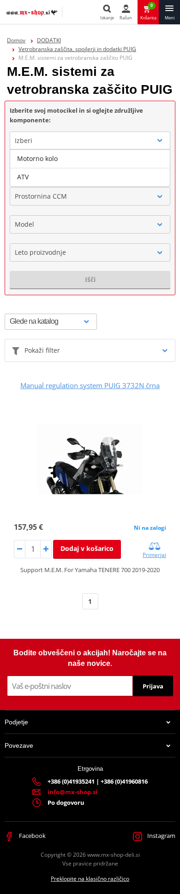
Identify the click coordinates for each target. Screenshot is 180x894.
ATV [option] (23, 176)
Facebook (32, 835)
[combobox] (90, 141)
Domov (16, 40)
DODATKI (49, 40)
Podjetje (16, 722)
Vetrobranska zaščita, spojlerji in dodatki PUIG (77, 49)
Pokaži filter (42, 350)
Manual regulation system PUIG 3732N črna (90, 385)
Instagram (160, 835)
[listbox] (90, 168)
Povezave (19, 745)
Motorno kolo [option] (37, 158)
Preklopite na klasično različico (90, 879)
